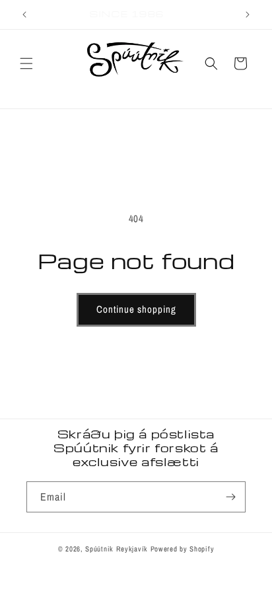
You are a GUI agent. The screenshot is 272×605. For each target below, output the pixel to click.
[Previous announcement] (24, 14)
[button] (26, 63)
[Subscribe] (230, 496)
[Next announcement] (247, 14)
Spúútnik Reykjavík (117, 548)
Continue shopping (136, 309)
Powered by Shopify (183, 548)
